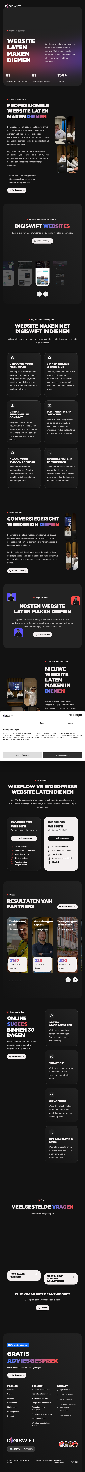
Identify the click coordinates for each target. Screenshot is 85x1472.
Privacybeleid (48, 1460)
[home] (13, 6)
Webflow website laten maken (41, 1424)
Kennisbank (12, 1403)
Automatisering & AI (40, 1398)
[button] (77, 6)
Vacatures (11, 1398)
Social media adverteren (42, 1414)
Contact (10, 1416)
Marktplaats (12, 1407)
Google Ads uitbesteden (41, 1403)
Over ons (10, 1389)
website (33, 127)
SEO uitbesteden (38, 1419)
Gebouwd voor (22, 176)
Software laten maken (40, 1389)
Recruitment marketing (41, 1394)
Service (38, 1460)
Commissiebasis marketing (38, 1409)
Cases (9, 1394)
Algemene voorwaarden (59, 1462)
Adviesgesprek (13, 1412)
